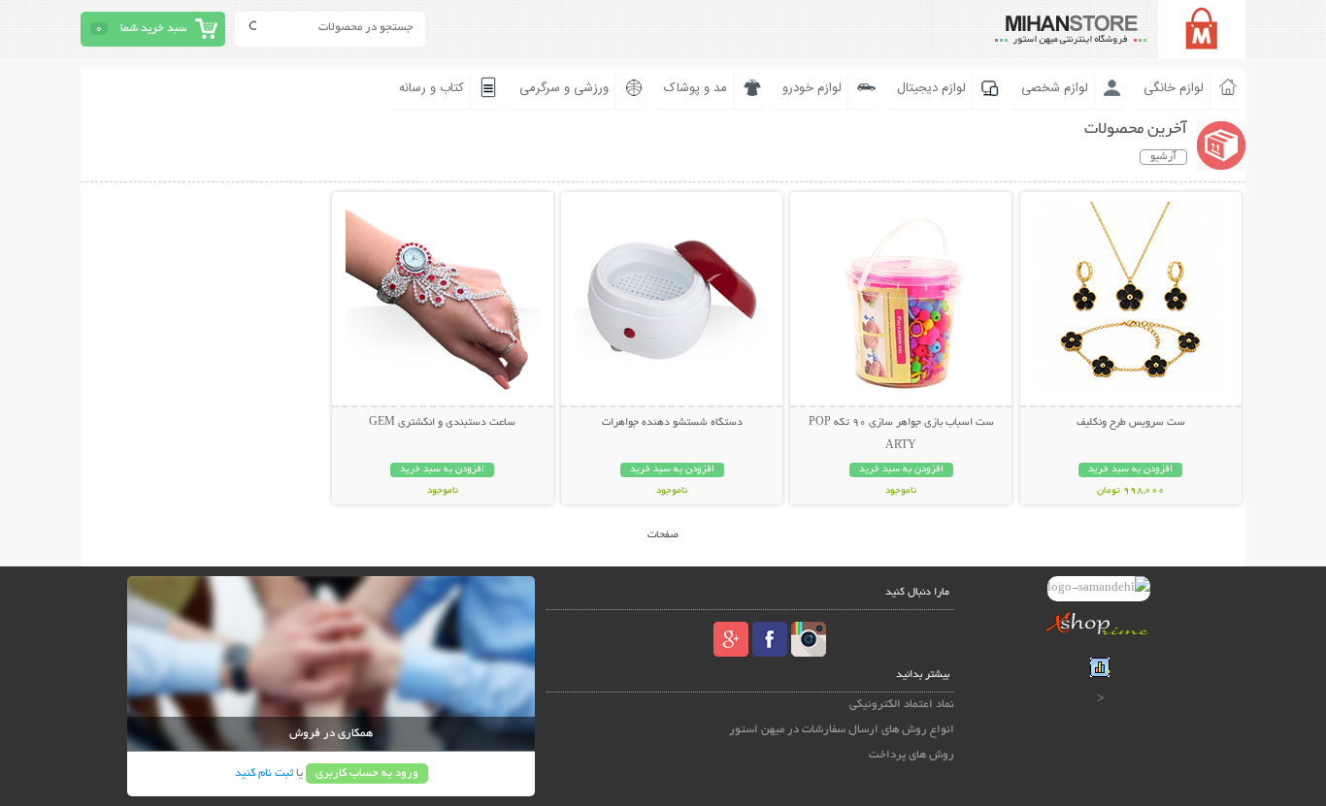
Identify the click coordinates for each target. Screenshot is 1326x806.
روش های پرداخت (911, 755)
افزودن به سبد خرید (1130, 470)
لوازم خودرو (812, 88)
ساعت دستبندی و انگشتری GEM (442, 423)
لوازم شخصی (1054, 88)
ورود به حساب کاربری (366, 773)
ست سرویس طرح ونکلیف (1131, 423)
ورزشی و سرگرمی (564, 88)
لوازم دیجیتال (931, 88)
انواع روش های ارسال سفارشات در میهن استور (841, 730)
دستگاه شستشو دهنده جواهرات (672, 423)
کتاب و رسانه (431, 88)
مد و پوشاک (695, 88)
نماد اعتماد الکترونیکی (901, 704)
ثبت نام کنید (264, 773)
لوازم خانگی (1174, 88)
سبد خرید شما (153, 28)
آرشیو (1163, 157)
